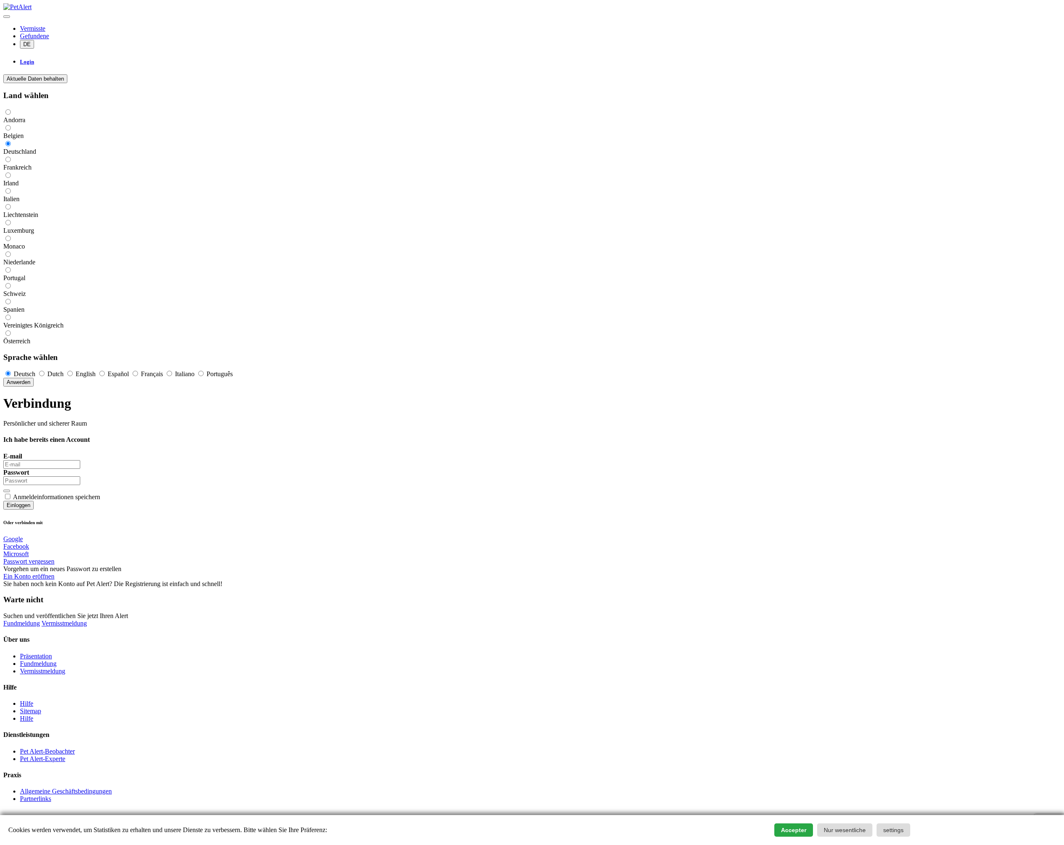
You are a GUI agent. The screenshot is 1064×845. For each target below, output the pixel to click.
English (85, 373)
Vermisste (32, 28)
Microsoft (16, 553)
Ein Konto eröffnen (28, 576)
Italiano (184, 373)
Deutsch (24, 373)
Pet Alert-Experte (42, 758)
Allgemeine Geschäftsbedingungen (66, 791)
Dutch (55, 373)
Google (13, 538)
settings (893, 830)
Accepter (793, 830)
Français (152, 373)
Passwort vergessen (28, 561)
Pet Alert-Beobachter (47, 751)
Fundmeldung (21, 623)
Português (219, 373)
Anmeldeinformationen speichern (56, 496)
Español (118, 373)
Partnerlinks (35, 798)
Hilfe (26, 703)
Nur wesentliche (845, 830)
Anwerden (18, 382)
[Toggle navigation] (6, 16)
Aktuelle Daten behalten (35, 79)
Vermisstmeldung (64, 623)
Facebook (16, 546)
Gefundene (34, 35)
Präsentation (36, 656)
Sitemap (30, 710)
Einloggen (18, 505)
